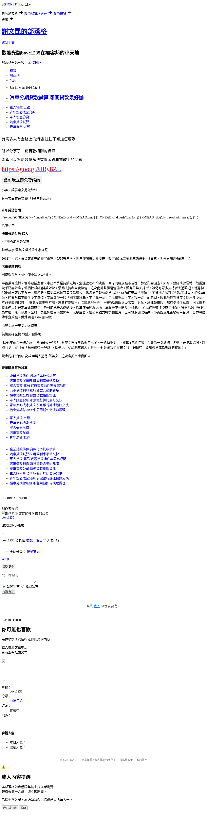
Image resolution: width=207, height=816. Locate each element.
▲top (5, 558)
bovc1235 (8, 517)
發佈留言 (8, 591)
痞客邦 (30, 540)
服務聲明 (142, 759)
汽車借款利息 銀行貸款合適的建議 (34, 390)
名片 (13, 80)
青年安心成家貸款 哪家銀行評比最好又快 (39, 405)
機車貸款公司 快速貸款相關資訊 (33, 395)
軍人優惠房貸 (19, 117)
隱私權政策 (126, 759)
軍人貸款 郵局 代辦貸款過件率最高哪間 (38, 385)
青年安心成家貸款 (23, 112)
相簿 (13, 70)
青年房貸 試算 (20, 127)
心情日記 (34, 62)
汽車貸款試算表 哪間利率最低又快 (34, 380)
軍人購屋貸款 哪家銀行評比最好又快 (36, 400)
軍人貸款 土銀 (20, 107)
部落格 (14, 75)
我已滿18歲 (10, 808)
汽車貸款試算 (19, 122)
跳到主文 (8, 42)
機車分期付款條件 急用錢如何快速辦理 (37, 410)
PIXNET (73, 759)
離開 (23, 808)
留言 (39, 540)
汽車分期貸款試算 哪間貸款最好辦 (47, 97)
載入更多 (8, 566)
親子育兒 (33, 551)
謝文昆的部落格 (24, 31)
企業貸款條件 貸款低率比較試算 (33, 376)
